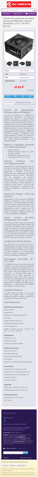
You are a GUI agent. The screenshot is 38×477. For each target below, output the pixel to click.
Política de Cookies (29, 474)
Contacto (31, 14)
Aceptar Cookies (21, 465)
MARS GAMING (24, 70)
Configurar (5, 465)
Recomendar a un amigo (23, 102)
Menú (8, 14)
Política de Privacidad (8, 444)
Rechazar (12, 465)
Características (8, 102)
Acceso (18, 14)
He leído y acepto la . (16, 448)
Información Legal (25, 457)
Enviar (25, 452)
